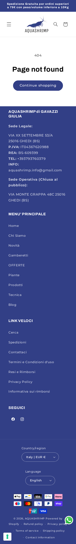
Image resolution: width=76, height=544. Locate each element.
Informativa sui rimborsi (29, 391)
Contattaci (17, 352)
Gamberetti (18, 255)
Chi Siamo (17, 236)
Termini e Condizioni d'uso (31, 362)
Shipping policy (54, 530)
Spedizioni (17, 342)
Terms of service (27, 530)
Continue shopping (38, 85)
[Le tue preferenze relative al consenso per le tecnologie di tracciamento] (7, 537)
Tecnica (15, 295)
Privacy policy (57, 524)
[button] (9, 24)
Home (13, 226)
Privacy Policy (20, 382)
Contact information (40, 537)
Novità (14, 245)
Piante (14, 275)
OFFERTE (16, 265)
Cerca (13, 332)
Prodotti (15, 285)
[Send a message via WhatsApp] (69, 520)
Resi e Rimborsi (21, 372)
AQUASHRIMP (35, 518)
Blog (12, 305)
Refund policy (33, 524)
